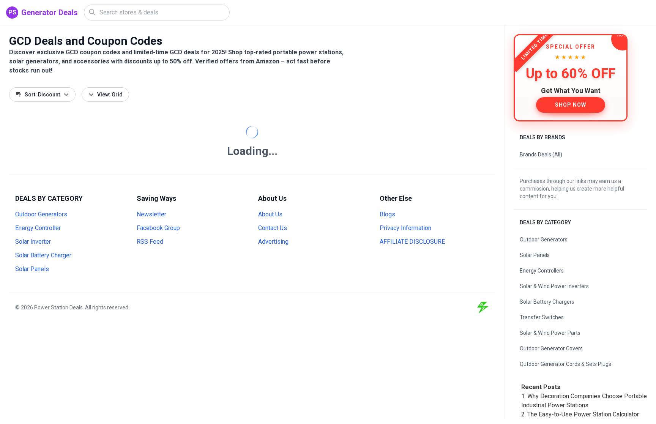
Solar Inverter (33, 241)
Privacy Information (405, 228)
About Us (270, 214)
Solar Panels (32, 269)
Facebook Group (158, 228)
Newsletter (151, 214)
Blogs (387, 214)
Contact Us (272, 228)
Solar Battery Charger (43, 255)
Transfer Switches (542, 317)
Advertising (273, 241)
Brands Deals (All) (541, 154)
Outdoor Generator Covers (551, 348)
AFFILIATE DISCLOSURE (412, 241)
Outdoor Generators (41, 214)
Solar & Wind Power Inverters (554, 286)
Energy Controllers (542, 271)
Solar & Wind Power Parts (550, 333)
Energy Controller (38, 228)
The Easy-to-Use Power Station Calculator (583, 414)
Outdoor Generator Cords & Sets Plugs (565, 364)
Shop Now (570, 105)
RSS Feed (150, 241)
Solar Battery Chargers (547, 302)
